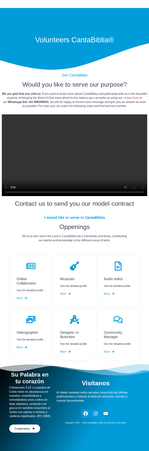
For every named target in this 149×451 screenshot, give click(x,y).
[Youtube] (105, 413)
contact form (131, 97)
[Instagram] (95, 413)
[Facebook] (85, 413)
